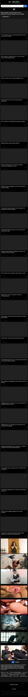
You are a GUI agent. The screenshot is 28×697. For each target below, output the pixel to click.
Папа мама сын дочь (14, 674)
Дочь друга (5, 674)
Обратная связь (14, 684)
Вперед (17, 662)
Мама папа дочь (23, 676)
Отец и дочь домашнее (15, 672)
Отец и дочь (10, 673)
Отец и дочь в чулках (20, 673)
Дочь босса (23, 674)
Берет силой (15, 676)
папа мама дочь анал (6, 676)
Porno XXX (14, 688)
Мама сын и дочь (4, 672)
